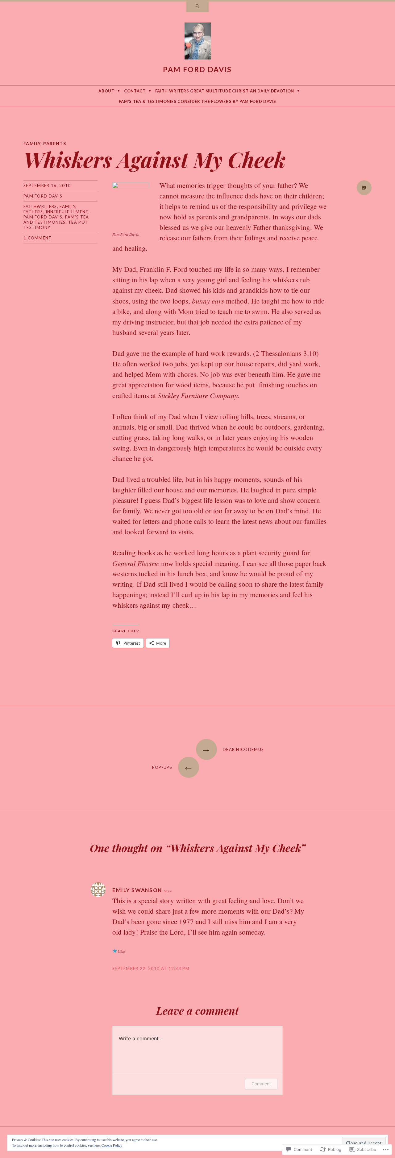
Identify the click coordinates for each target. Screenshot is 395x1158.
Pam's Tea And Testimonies (56, 219)
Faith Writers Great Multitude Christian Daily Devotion (224, 90)
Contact (135, 90)
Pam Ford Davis (197, 69)
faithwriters (40, 206)
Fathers (33, 211)
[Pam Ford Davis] (198, 42)
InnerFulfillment (67, 211)
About (106, 90)
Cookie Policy (112, 1145)
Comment (261, 1083)
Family (31, 143)
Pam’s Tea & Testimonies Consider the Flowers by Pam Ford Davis (197, 101)
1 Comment (37, 237)
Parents (54, 143)
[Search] (197, 7)
